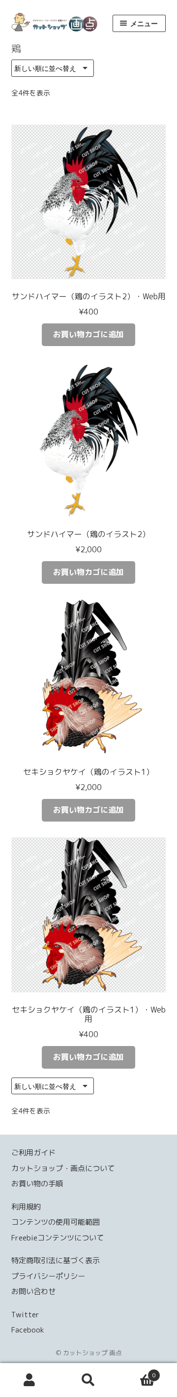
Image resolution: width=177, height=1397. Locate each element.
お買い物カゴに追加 (88, 334)
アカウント (29, 1380)
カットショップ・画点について (63, 1168)
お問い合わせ (33, 1291)
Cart (136, 1371)
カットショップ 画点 (59, 22)
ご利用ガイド (33, 1152)
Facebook (27, 1330)
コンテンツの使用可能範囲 (55, 1222)
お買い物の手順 (37, 1183)
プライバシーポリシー (48, 1276)
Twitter (25, 1314)
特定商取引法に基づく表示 (55, 1260)
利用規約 (26, 1207)
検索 (88, 1380)
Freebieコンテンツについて (57, 1238)
